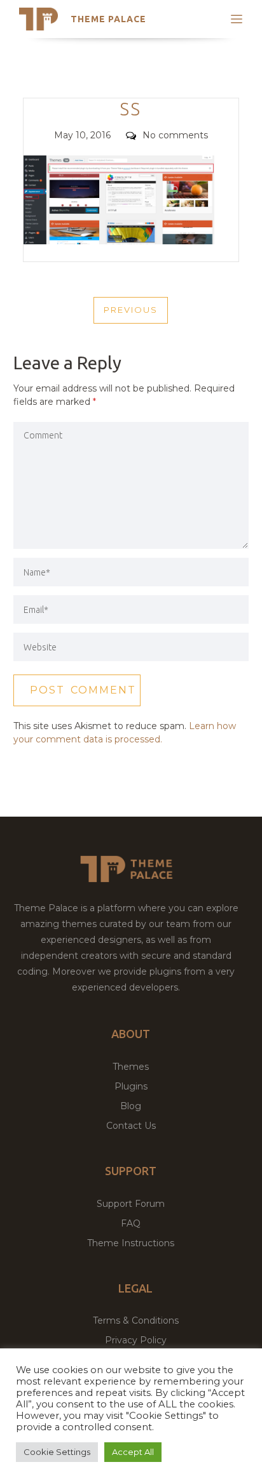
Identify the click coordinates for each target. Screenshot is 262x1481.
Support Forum (131, 1203)
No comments (175, 135)
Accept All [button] (133, 1452)
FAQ (131, 1223)
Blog (130, 1106)
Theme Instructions (130, 1243)
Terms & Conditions (136, 1320)
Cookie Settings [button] (57, 1452)
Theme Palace (108, 19)
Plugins (131, 1086)
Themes (131, 1066)
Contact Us (131, 1125)
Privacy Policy (136, 1340)
